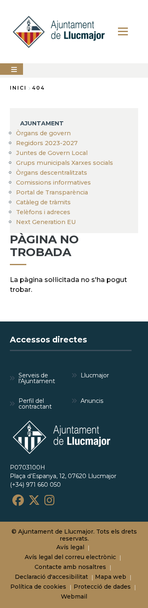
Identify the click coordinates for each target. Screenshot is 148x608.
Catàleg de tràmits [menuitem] (43, 202)
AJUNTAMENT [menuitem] (42, 123)
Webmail (74, 596)
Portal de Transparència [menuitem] (52, 192)
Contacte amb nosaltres (70, 567)
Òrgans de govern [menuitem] (43, 133)
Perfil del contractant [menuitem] (35, 403)
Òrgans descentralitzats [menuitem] (51, 172)
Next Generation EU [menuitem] (46, 222)
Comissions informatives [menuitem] (53, 182)
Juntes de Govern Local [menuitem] (52, 153)
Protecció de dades (102, 586)
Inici (18, 88)
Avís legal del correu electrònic (70, 557)
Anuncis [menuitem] (92, 401)
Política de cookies (38, 586)
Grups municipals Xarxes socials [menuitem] (64, 162)
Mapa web (110, 576)
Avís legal (70, 547)
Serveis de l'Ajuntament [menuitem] (36, 378)
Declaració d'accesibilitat (51, 576)
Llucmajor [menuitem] (95, 375)
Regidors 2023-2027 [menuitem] (47, 143)
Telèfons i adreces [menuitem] (43, 212)
